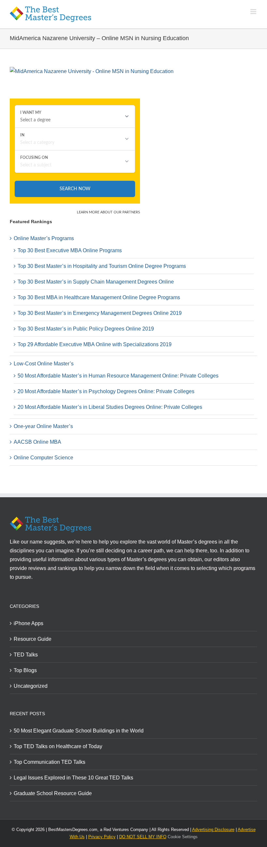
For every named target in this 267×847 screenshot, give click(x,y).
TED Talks (26, 654)
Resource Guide (32, 639)
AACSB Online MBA (37, 442)
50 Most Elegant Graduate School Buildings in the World (79, 730)
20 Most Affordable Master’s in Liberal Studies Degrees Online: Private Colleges (110, 407)
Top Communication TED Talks (49, 762)
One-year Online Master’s (43, 426)
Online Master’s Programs (44, 238)
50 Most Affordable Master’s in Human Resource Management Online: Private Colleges (118, 375)
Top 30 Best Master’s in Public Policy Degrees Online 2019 (86, 328)
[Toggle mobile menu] (253, 11)
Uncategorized (31, 686)
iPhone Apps (28, 623)
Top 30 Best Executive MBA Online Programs (70, 250)
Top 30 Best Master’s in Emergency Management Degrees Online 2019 (100, 313)
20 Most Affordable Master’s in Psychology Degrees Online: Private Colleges (106, 391)
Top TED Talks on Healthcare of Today (58, 746)
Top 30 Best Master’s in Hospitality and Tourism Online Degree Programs (102, 266)
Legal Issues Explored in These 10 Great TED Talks (73, 777)
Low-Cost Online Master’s (44, 363)
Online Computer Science (43, 457)
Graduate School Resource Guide (53, 793)
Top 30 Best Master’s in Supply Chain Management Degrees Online (96, 282)
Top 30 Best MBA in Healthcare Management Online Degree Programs (99, 297)
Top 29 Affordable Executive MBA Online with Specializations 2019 (95, 344)
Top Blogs (25, 670)
